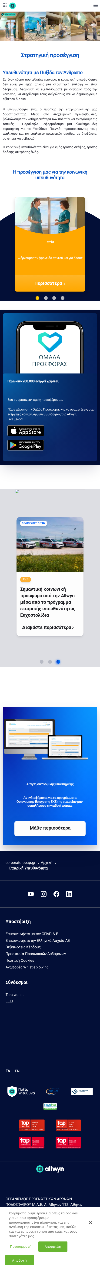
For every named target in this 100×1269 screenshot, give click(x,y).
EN (17, 1071)
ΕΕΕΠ (10, 1001)
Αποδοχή (19, 1260)
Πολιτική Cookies (20, 960)
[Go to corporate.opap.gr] (21, 6)
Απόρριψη (53, 1246)
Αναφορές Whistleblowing (27, 967)
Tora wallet (15, 994)
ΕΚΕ (22, 579)
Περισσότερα (48, 283)
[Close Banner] (90, 1223)
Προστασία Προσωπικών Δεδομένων (36, 954)
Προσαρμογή (20, 1246)
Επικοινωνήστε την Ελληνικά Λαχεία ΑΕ (38, 940)
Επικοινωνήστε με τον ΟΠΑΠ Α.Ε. (32, 934)
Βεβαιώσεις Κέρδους (23, 947)
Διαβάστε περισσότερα (44, 627)
